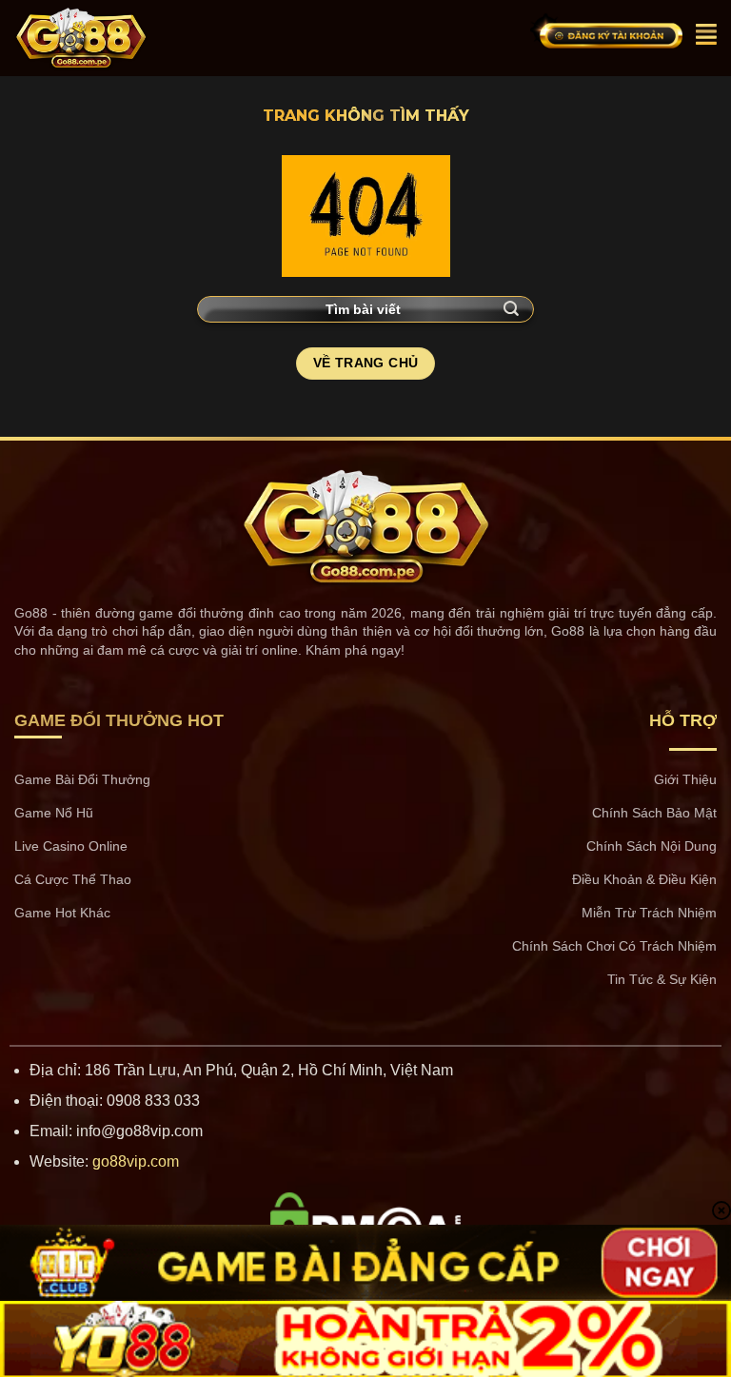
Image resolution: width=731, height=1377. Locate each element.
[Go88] (119, 38)
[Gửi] (511, 308)
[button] (706, 34)
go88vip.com (135, 1161)
